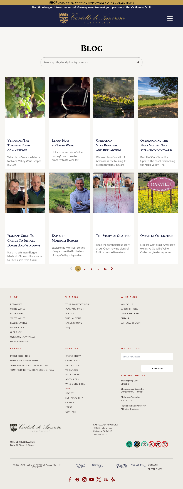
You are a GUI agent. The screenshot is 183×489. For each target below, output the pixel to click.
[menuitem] (36, 303)
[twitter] (99, 480)
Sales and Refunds (121, 466)
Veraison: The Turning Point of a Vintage (18, 145)
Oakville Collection (156, 235)
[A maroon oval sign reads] (158, 202)
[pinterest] (77, 480)
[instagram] (84, 480)
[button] (170, 18)
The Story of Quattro (113, 235)
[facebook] (70, 480)
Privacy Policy (80, 466)
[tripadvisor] (106, 480)
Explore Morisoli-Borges (65, 238)
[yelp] (113, 480)
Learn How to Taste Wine (63, 143)
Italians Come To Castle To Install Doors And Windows (23, 240)
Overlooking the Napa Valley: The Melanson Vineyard (156, 145)
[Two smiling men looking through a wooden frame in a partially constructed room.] (25, 202)
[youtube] (91, 480)
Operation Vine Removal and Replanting (108, 145)
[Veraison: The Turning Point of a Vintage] (25, 106)
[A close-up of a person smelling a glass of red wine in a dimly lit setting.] (69, 106)
